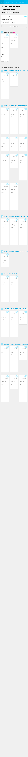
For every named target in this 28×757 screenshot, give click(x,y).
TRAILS (7, 2)
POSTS (12, 2)
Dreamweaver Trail (10, 274)
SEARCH (18, 2)
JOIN (23, 2)
